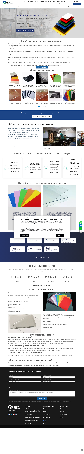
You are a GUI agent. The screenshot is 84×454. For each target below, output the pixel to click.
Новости (61, 417)
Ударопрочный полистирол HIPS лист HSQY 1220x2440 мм (56, 86)
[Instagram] (16, 414)
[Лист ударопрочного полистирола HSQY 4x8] (28, 94)
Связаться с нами (32, 1)
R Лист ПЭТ (45, 411)
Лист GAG (44, 423)
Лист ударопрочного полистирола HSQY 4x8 (28, 103)
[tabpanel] (59, 136)
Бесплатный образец (61, 1)
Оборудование (40, 1)
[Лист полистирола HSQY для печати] (15, 78)
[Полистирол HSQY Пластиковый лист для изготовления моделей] (69, 94)
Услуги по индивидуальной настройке (73, 161)
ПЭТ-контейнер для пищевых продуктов (32, 410)
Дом (60, 408)
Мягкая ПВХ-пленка (46, 414)
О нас (25, 1)
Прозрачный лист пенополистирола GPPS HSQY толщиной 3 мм (42, 86)
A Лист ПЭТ (45, 413)
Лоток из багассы (28, 414)
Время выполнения (35, 163)
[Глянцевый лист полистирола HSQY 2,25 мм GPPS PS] (69, 78)
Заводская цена (14, 162)
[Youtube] (14, 414)
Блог (54, 1)
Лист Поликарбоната (46, 417)
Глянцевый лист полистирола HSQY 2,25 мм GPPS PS (69, 86)
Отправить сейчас (42, 398)
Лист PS (44, 420)
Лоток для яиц (28, 423)
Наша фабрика (48, 1)
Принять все (59, 235)
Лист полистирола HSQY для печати (14, 86)
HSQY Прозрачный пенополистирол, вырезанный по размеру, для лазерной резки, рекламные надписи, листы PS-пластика (42, 103)
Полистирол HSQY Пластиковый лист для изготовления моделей (69, 103)
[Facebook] (9, 414)
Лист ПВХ (44, 408)
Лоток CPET (27, 408)
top (82, 450)
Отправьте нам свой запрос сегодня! (42, 116)
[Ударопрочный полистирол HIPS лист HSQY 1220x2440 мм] (55, 78)
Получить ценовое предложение (77, 4)
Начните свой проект (42, 67)
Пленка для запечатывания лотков (31, 420)
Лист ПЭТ (44, 410)
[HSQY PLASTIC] (14, 407)
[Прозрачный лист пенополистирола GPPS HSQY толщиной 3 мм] (42, 78)
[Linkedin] (11, 414)
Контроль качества (55, 161)
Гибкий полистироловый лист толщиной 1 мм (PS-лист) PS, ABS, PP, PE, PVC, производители (15, 103)
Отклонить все (25, 235)
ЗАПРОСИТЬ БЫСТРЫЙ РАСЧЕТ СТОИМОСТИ (25, 30)
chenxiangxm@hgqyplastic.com (14, 412)
